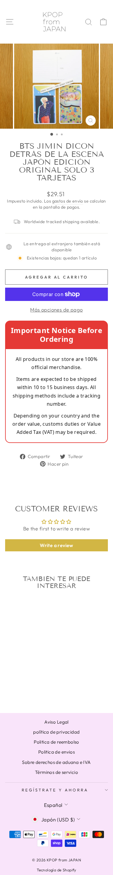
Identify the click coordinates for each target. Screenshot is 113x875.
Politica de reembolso (56, 742)
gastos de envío (67, 201)
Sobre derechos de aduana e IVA (56, 762)
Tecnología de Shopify (56, 869)
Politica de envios (56, 752)
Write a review (56, 545)
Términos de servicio (56, 772)
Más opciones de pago (56, 309)
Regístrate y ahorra (55, 789)
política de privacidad (56, 732)
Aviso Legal (56, 722)
